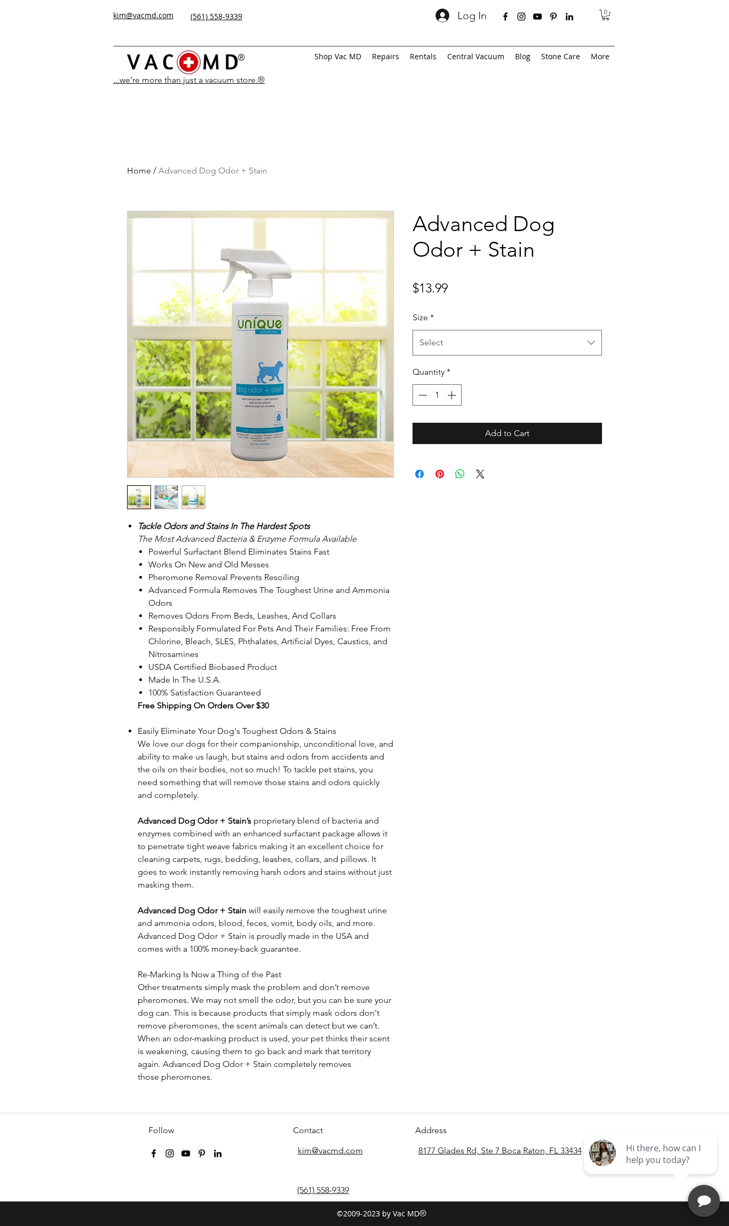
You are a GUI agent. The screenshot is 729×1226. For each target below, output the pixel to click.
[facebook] (505, 16)
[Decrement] (421, 395)
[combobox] (507, 342)
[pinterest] (553, 16)
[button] (605, 15)
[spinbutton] (437, 395)
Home (139, 170)
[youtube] (537, 16)
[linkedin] (569, 16)
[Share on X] (480, 474)
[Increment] (452, 395)
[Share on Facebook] (419, 474)
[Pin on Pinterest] (439, 474)
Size (423, 317)
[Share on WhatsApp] (460, 474)
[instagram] (521, 16)
